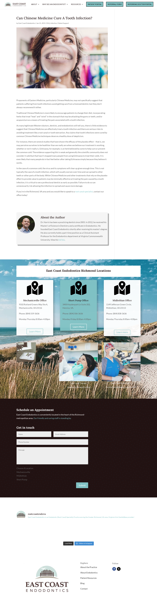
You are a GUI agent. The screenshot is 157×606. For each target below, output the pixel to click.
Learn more (122, 332)
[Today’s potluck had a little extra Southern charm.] (31, 531)
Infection (53, 23)
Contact (84, 588)
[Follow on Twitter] (119, 569)
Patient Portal (95, 4)
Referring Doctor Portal (140, 4)
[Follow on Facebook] (114, 569)
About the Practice (88, 567)
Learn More (35, 331)
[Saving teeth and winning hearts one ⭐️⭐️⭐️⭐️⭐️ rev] (94, 531)
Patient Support (63, 23)
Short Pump (22, 479)
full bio (62, 239)
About (34, 4)
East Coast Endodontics (27, 23)
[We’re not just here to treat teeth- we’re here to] (125, 531)
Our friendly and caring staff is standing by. (52, 418)
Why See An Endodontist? (54, 4)
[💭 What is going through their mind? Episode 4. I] (63, 531)
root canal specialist (84, 191)
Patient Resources (88, 578)
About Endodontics (89, 572)
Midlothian (22, 475)
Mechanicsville (23, 472)
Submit (82, 485)
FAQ (48, 23)
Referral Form (115, 4)
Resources (76, 4)
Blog (82, 583)
